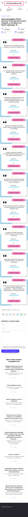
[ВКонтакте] (10, 52)
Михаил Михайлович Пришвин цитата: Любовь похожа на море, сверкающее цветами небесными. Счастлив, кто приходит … (14, 436)
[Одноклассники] (12, 52)
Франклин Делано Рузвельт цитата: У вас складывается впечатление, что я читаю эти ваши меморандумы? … (14, 488)
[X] (16, 52)
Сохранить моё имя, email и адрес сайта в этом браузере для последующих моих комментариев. (14, 347)
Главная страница (5, 16)
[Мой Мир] (18, 52)
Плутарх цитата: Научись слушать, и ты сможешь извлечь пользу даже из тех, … (14, 416)
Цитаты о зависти (14, 454)
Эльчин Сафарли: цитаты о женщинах (14, 400)
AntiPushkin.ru (14, 3)
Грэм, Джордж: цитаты (14, 385)
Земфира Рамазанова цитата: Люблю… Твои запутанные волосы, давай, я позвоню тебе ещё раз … (14, 369)
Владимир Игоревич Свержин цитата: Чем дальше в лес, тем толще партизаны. (14, 470)
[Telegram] (14, 52)
